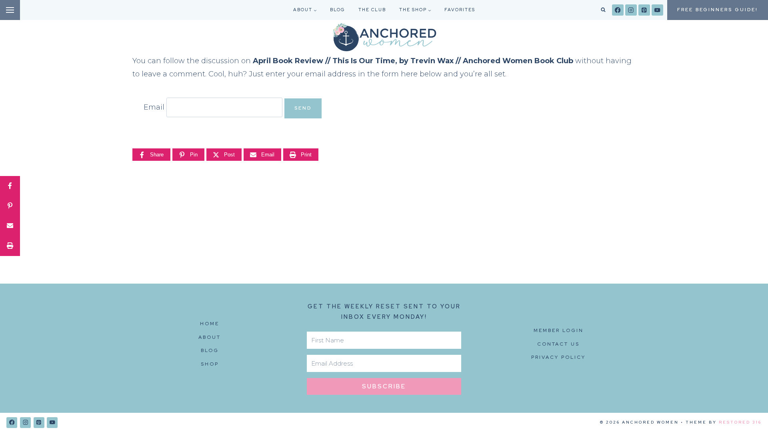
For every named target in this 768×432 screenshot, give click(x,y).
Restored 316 (740, 422)
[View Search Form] (603, 10)
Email (154, 107)
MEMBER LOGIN (559, 330)
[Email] (10, 226)
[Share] (10, 186)
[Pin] (10, 206)
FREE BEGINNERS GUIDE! (717, 9)
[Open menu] (10, 10)
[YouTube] (657, 10)
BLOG (337, 9)
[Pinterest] (644, 10)
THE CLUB (372, 9)
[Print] (10, 246)
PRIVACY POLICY (558, 357)
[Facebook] (618, 10)
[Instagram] (631, 10)
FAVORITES (459, 9)
